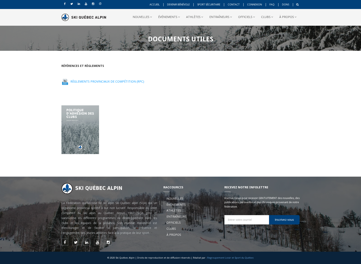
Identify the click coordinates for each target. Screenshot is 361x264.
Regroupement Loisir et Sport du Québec (230, 257)
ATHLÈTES (193, 17)
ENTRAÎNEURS (219, 17)
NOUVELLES (141, 17)
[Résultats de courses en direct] (100, 4)
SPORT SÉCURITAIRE (208, 4)
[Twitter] (72, 4)
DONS (285, 4)
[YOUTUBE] (86, 4)
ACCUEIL (155, 4)
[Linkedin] (79, 4)
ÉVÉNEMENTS (167, 17)
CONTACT (234, 4)
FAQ (272, 4)
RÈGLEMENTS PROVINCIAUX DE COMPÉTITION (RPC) (107, 81)
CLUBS (266, 17)
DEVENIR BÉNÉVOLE (178, 4)
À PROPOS (286, 17)
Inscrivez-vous (284, 220)
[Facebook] (64, 4)
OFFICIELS (245, 17)
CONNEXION (254, 4)
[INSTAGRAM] (93, 4)
